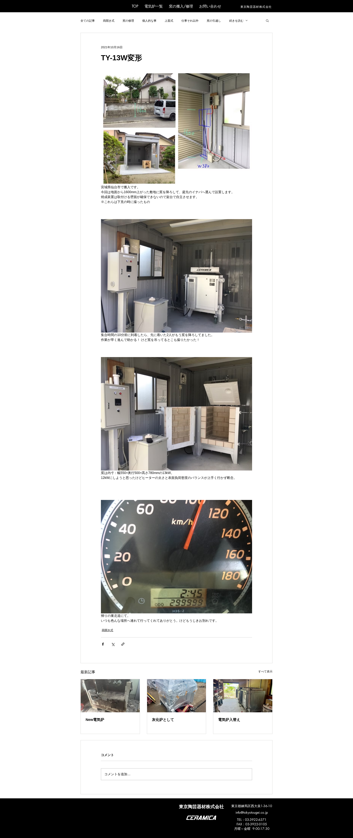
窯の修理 (128, 20)
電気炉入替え (229, 720)
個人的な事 (149, 20)
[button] (153, 6)
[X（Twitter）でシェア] (113, 644)
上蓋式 (169, 20)
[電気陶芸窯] (242, 695)
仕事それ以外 (190, 20)
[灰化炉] (176, 695)
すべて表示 (265, 671)
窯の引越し (214, 20)
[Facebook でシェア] (103, 644)
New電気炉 (95, 720)
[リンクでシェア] (123, 644)
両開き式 (108, 20)
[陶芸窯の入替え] (110, 695)
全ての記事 (87, 20)
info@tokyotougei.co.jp (252, 812)
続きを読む (236, 20)
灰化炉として (163, 720)
